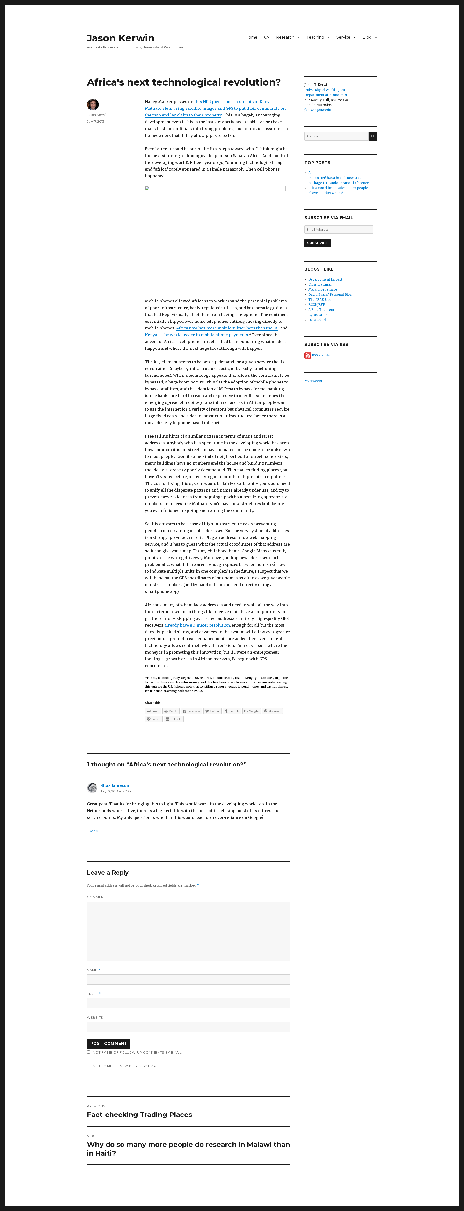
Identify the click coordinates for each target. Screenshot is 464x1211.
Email (94, 994)
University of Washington (324, 90)
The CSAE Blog (320, 300)
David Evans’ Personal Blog (330, 295)
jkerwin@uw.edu (317, 110)
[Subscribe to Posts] (307, 355)
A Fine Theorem (321, 310)
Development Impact (325, 279)
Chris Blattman (320, 284)
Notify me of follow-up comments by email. (138, 1052)
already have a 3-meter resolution (197, 625)
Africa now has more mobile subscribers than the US (227, 328)
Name (94, 970)
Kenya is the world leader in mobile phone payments (196, 334)
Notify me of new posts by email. (126, 1066)
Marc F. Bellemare (322, 289)
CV (266, 37)
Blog (367, 37)
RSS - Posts (321, 355)
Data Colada (318, 320)
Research (285, 37)
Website (95, 1017)
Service (343, 37)
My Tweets (313, 381)
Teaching (315, 37)
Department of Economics (325, 95)
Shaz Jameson (115, 785)
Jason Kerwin (121, 38)
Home (251, 37)
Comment (96, 897)
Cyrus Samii (317, 315)
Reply (93, 831)
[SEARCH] (373, 136)
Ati (310, 173)
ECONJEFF (316, 305)
